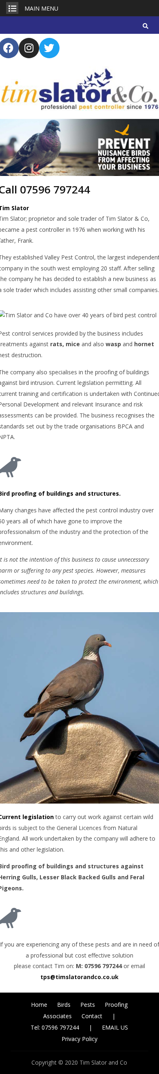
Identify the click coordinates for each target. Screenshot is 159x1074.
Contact (92, 1016)
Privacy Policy (79, 1039)
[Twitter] (49, 48)
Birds (64, 1004)
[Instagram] (29, 48)
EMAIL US (115, 1027)
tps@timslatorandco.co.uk (79, 977)
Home (39, 1004)
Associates (57, 1016)
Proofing (116, 1004)
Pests (87, 1004)
